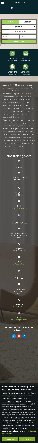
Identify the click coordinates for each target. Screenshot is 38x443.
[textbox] (19, 32)
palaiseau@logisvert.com (19, 208)
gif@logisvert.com (19, 264)
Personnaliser (27, 439)
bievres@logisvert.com (19, 320)
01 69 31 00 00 (19, 2)
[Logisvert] (19, 9)
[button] (10, 22)
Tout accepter (10, 439)
